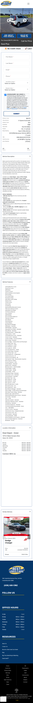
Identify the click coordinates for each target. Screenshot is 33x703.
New (8, 682)
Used (7, 684)
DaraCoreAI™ (5, 658)
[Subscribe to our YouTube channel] (12, 600)
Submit (16, 114)
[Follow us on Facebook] (8, 600)
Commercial (25, 675)
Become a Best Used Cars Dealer (10, 649)
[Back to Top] (29, 699)
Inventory (7, 668)
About (25, 677)
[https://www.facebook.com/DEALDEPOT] (7, 457)
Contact (25, 682)
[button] (16, 216)
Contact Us (4, 646)
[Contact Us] (4, 457)
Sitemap (8, 673)
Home (7, 666)
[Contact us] (4, 600)
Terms (7, 677)
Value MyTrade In (24, 35)
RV (25, 666)
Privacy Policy (7, 670)
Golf (25, 673)
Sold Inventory (7, 679)
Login (16, 700)
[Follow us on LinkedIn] (16, 600)
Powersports (25, 668)
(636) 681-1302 (10, 585)
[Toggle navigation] (28, 3)
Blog (3, 652)
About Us (4, 643)
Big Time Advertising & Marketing (10, 655)
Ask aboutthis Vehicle (8, 35)
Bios (8, 675)
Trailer (25, 670)
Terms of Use (14, 108)
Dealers (25, 679)
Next (24, 20)
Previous (8, 20)
